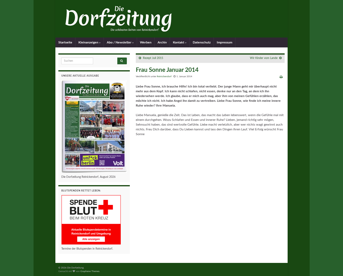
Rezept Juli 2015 (153, 58)
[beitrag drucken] (281, 77)
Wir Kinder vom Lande (263, 58)
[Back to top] (334, 267)
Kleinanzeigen (88, 42)
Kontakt (179, 42)
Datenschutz (202, 42)
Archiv (162, 42)
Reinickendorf (164, 76)
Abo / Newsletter (119, 42)
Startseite (65, 42)
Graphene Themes (89, 271)
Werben (145, 42)
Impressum (224, 42)
